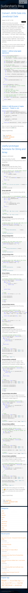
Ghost (22, 580)
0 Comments (7, 138)
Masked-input (5, 587)
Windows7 (4, 530)
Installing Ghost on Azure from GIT (10, 572)
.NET (3, 511)
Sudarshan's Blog (12, 6)
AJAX (3, 513)
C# (10, 583)
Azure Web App (15, 581)
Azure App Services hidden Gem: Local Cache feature (13, 561)
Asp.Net (4, 515)
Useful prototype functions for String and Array (14, 149)
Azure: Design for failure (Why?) (10, 550)
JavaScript (8, 135)
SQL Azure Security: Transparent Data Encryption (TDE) (14, 538)
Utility (16, 501)
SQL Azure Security (6, 544)
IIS (2, 519)
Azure (3, 517)
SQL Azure (4, 525)
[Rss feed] (19, 2)
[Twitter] (21, 2)
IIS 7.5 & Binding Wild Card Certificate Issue (12, 567)
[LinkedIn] (23, 2)
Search (25, 1)
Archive (21, 1)
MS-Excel (4, 523)
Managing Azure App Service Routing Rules (12, 555)
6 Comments (4, 540)
